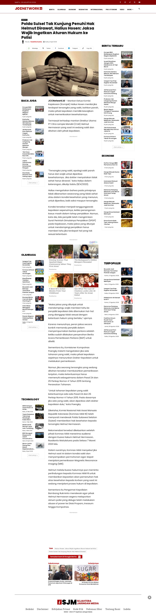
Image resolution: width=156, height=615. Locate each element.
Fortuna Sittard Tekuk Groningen (110, 137)
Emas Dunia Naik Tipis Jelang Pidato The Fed (111, 222)
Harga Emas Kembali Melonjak (112, 213)
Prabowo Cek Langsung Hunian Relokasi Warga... (27, 143)
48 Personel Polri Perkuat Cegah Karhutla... (27, 132)
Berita (24, 20)
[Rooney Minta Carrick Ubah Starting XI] (39, 299)
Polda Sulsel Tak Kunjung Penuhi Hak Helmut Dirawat (67, 551)
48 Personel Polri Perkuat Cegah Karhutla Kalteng (110, 92)
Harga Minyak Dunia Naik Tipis (111, 173)
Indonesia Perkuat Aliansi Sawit (110, 182)
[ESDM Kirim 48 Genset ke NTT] (127, 300)
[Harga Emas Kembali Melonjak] (127, 214)
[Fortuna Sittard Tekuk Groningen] (39, 272)
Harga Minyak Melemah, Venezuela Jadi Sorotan (111, 120)
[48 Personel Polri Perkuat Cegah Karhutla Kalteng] (39, 131)
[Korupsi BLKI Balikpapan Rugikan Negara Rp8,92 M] (39, 109)
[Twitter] (134, 2)
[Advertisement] (33, 221)
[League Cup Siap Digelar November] (39, 263)
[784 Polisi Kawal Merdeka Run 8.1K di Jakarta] (39, 154)
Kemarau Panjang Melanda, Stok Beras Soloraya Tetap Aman (111, 192)
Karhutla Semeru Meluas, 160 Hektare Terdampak (28, 122)
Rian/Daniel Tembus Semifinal (26, 280)
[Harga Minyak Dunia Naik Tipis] (127, 174)
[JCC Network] (29, 8)
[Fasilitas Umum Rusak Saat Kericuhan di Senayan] (127, 321)
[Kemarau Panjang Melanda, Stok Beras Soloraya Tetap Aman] (127, 192)
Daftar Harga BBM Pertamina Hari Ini (110, 164)
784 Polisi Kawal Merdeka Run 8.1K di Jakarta (111, 129)
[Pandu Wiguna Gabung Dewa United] (39, 318)
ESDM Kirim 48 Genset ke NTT (112, 298)
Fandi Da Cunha (36, 42)
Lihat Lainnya (32, 183)
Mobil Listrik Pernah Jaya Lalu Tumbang (27, 426)
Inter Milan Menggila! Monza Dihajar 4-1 (27, 308)
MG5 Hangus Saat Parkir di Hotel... (27, 407)
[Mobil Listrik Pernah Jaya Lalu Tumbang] (39, 426)
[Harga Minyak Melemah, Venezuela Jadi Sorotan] (127, 121)
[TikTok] (130, 2)
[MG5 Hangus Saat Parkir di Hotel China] (39, 408)
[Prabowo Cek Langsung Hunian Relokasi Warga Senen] (39, 142)
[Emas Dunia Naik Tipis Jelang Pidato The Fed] (127, 223)
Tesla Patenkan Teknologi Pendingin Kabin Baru (28, 417)
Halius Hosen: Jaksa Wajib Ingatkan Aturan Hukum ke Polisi (75, 548)
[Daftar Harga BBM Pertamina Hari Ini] (127, 165)
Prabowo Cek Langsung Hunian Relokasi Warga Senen (110, 101)
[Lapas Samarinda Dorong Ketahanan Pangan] (39, 162)
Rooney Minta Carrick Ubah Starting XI (27, 299)
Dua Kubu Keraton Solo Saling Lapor (27, 174)
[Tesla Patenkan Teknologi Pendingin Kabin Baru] (39, 416)
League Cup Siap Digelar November (27, 263)
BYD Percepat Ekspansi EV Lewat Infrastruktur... (27, 436)
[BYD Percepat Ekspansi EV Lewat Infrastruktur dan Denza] (39, 435)
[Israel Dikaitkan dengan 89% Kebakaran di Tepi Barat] (127, 64)
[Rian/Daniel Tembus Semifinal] (39, 280)
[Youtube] (139, 2)
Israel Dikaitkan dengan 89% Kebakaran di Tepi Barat (111, 64)
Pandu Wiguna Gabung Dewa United (28, 318)
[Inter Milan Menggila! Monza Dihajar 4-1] (39, 308)
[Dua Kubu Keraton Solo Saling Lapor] (39, 175)
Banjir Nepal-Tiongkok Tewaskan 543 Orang (111, 111)
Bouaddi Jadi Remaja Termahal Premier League (28, 289)
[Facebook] (120, 2)
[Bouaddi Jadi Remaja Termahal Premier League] (39, 289)
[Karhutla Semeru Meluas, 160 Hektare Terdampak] (39, 121)
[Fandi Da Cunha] (23, 41)
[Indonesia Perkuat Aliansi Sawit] (127, 183)
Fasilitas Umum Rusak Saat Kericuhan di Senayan (109, 321)
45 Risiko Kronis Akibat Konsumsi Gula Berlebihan (89, 583)
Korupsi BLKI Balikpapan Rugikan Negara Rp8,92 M (111, 54)
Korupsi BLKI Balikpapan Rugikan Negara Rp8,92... (26, 110)
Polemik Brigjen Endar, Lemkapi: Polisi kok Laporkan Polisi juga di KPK (60, 583)
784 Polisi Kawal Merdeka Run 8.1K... (28, 154)
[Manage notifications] (149, 597)
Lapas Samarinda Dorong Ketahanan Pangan (26, 164)
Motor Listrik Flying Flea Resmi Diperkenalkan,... (28, 446)
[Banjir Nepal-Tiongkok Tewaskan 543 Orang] (127, 112)
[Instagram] (125, 2)
